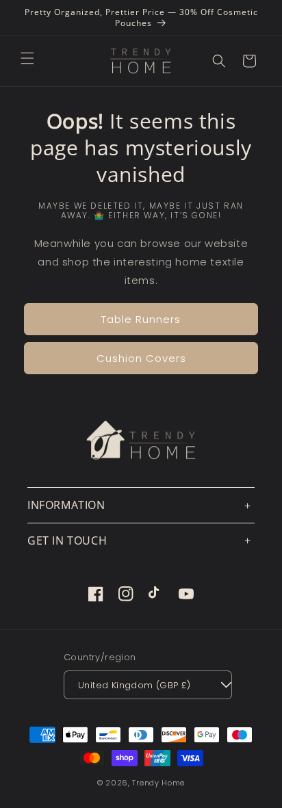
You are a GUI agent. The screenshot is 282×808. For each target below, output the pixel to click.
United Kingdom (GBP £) (134, 685)
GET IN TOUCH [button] (67, 540)
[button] (27, 58)
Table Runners (141, 319)
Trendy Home (158, 782)
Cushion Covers (141, 358)
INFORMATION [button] (66, 504)
